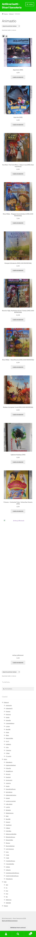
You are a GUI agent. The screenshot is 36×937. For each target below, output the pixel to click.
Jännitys (8, 783)
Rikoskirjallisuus (10, 837)
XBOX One (8, 900)
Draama (8, 711)
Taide (7, 855)
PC (6, 888)
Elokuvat (11, 14)
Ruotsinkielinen (10, 846)
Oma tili (6, 934)
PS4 (7, 894)
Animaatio (9, 705)
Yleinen (6, 906)
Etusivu (6, 14)
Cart (27, 932)
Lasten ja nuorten (11, 801)
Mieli (7, 816)
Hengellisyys (9, 771)
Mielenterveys (9, 813)
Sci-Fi (7, 741)
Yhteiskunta (9, 879)
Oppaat (8, 822)
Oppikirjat (9, 825)
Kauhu (7, 717)
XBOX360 (8, 903)
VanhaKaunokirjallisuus (12, 873)
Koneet (8, 798)
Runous (8, 843)
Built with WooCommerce (9, 921)
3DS (7, 885)
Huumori (8, 777)
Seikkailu (8, 744)
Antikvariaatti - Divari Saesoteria (11, 5)
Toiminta (8, 750)
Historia (8, 774)
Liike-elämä (9, 804)
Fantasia (8, 714)
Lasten (8, 726)
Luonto (8, 807)
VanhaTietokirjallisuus (12, 876)
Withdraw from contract (18, 927)
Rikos (7, 735)
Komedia (8, 720)
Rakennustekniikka (11, 834)
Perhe (7, 732)
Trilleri (8, 753)
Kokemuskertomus (11, 795)
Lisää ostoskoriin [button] (18, 77)
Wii (7, 897)
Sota (7, 747)
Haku (18, 934)
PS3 (7, 891)
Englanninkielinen (11, 765)
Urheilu (8, 867)
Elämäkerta (9, 762)
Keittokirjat (9, 792)
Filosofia (8, 768)
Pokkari (8, 828)
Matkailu (8, 810)
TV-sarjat (8, 756)
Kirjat (5, 759)
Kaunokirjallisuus (11, 789)
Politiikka (8, 831)
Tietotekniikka (10, 864)
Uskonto (8, 870)
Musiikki (8, 729)
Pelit (5, 882)
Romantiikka (9, 738)
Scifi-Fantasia (10, 849)
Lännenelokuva (10, 723)
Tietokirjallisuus (10, 861)
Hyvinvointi (9, 780)
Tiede (7, 858)
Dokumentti (9, 708)
